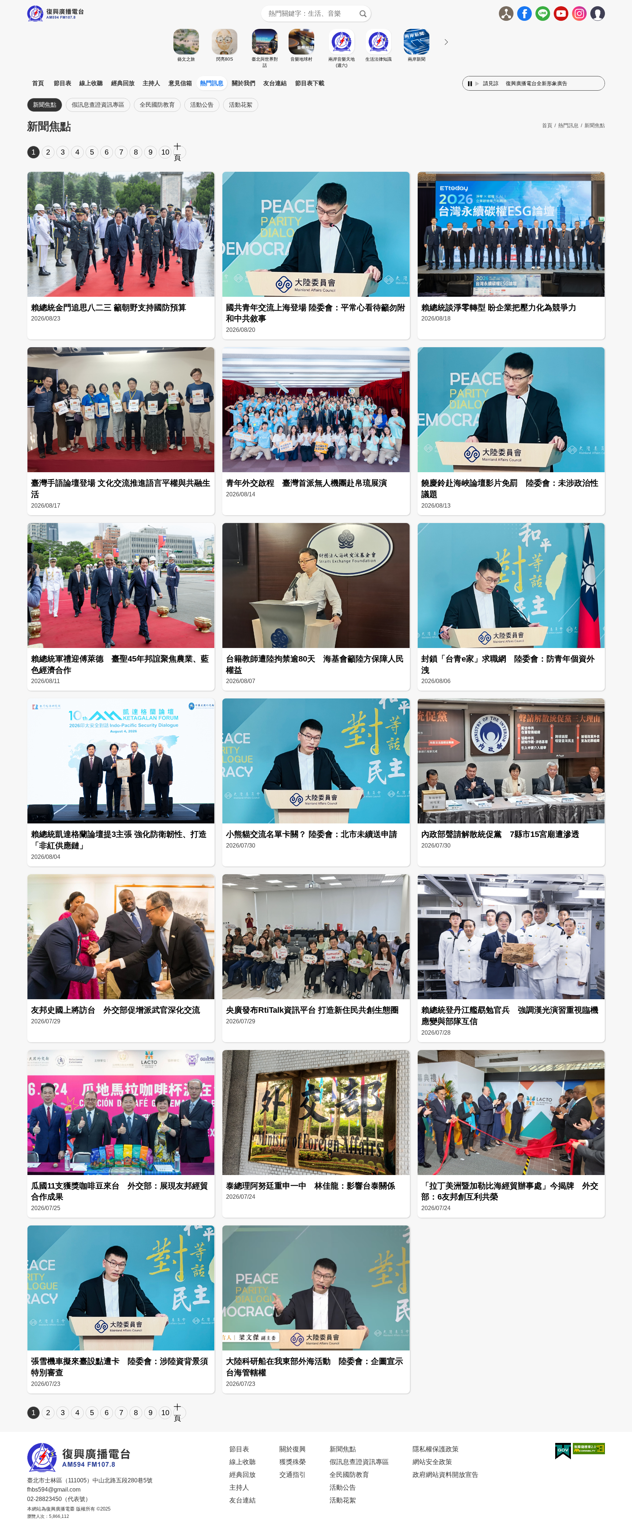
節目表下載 (309, 83)
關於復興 (292, 1449)
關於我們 (243, 83)
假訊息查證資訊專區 (98, 105)
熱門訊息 (211, 83)
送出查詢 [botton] (363, 13)
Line (542, 13)
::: (316, 74)
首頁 (38, 83)
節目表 (62, 83)
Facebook (524, 13)
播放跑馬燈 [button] (477, 83)
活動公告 (202, 105)
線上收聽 (91, 83)
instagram (579, 13)
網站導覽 (506, 13)
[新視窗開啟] (563, 1451)
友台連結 (275, 83)
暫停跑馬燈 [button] (470, 83)
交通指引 (292, 1474)
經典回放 (123, 83)
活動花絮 (240, 105)
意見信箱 (180, 83)
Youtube (561, 13)
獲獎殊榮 (292, 1462)
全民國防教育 (157, 105)
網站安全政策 (432, 1462)
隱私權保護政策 (436, 1449)
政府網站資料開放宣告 (445, 1474)
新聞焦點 (44, 105)
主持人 (151, 83)
